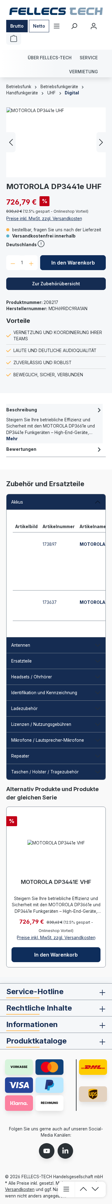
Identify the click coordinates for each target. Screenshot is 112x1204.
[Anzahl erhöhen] (31, 262)
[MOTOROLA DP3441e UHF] (56, 142)
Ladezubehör (24, 708)
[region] (56, 142)
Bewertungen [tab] (21, 449)
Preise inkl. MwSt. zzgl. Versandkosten (44, 218)
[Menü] (56, 26)
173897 (50, 544)
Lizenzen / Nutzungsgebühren (41, 724)
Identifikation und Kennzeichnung (44, 692)
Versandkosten (20, 1189)
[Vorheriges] (11, 142)
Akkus (17, 502)
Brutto (17, 26)
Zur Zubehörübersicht (56, 283)
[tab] (54, 423)
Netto (39, 26)
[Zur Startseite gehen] (56, 11)
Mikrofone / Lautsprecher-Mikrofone (47, 740)
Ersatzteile (21, 661)
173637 (50, 602)
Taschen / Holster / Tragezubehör (45, 771)
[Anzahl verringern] (13, 262)
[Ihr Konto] (93, 26)
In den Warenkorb (73, 263)
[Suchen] (74, 26)
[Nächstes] (101, 142)
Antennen (20, 645)
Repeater (20, 756)
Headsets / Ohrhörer (31, 676)
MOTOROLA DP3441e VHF (56, 882)
